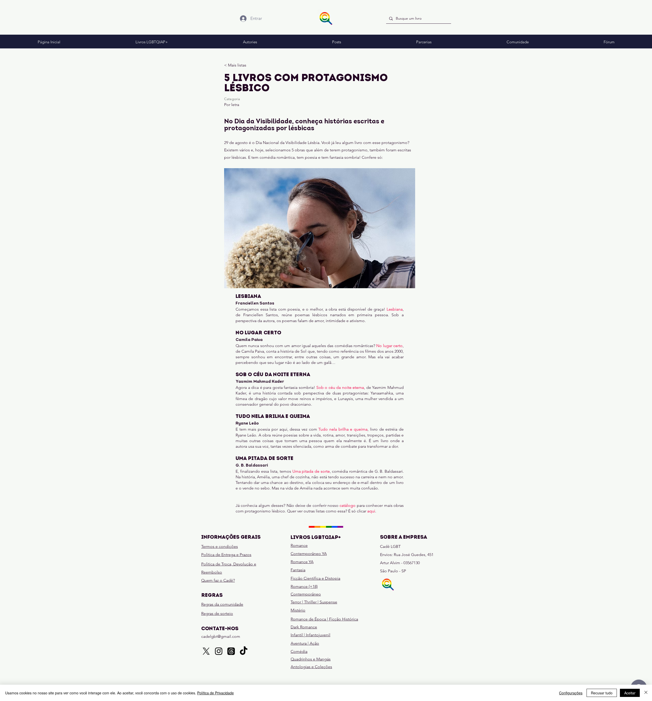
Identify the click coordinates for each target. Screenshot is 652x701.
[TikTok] (244, 651)
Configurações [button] (570, 692)
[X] (206, 651)
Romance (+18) (304, 586)
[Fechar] (646, 693)
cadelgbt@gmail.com (220, 636)
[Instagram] (219, 651)
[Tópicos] (231, 651)
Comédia (299, 651)
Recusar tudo (602, 692)
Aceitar (629, 692)
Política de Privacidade (215, 692)
